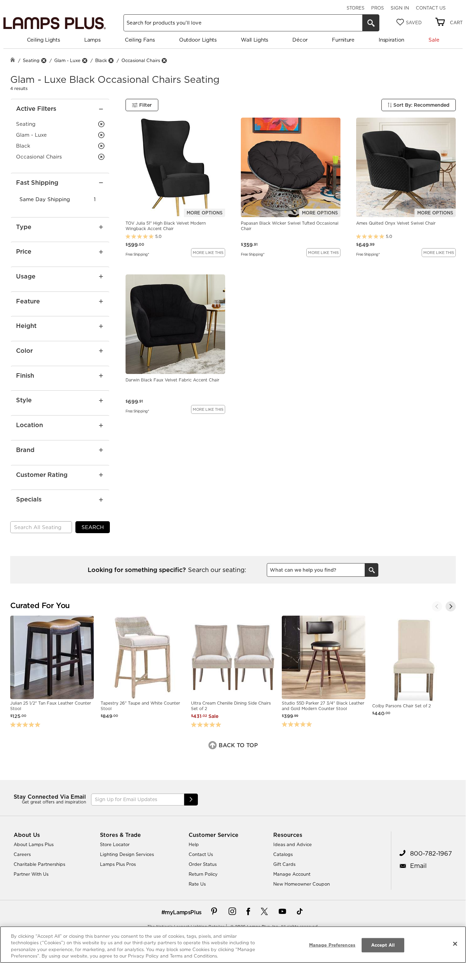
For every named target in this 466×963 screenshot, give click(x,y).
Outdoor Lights (198, 39)
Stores (355, 8)
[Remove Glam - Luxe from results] (84, 60)
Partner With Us (31, 874)
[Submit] (191, 800)
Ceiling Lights (43, 39)
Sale (433, 39)
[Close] (455, 943)
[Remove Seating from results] (43, 60)
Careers (22, 854)
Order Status (203, 864)
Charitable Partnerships (39, 864)
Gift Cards (284, 864)
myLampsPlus (183, 912)
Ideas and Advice (292, 844)
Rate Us (197, 884)
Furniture (343, 39)
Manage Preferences (332, 945)
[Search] (370, 22)
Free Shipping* (137, 254)
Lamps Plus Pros (118, 864)
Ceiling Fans (140, 39)
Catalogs (283, 854)
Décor (300, 39)
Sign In (400, 7)
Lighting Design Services (127, 854)
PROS (377, 8)
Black (101, 60)
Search (93, 527)
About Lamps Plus (34, 844)
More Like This (208, 252)
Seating (31, 60)
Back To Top (237, 745)
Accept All (383, 945)
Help (194, 844)
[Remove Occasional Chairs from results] (164, 60)
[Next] (451, 606)
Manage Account (291, 874)
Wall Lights (254, 39)
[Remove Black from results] (111, 60)
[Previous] (437, 606)
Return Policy (203, 874)
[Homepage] (12, 60)
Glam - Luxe (67, 60)
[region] (233, 944)
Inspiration (391, 39)
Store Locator (115, 844)
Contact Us (431, 8)
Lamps (92, 39)
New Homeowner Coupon (301, 884)
